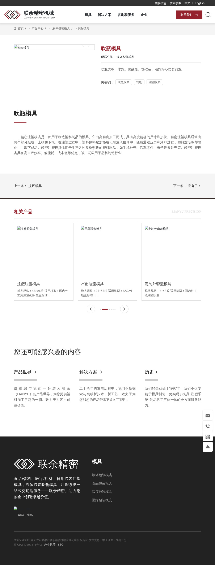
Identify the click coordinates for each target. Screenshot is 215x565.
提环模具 (35, 186)
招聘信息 (160, 3)
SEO (61, 544)
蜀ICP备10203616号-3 (28, 544)
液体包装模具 (125, 56)
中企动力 (107, 540)
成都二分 (121, 540)
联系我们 (186, 14)
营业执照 (50, 544)
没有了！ (194, 186)
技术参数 (175, 3)
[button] (91, 309)
